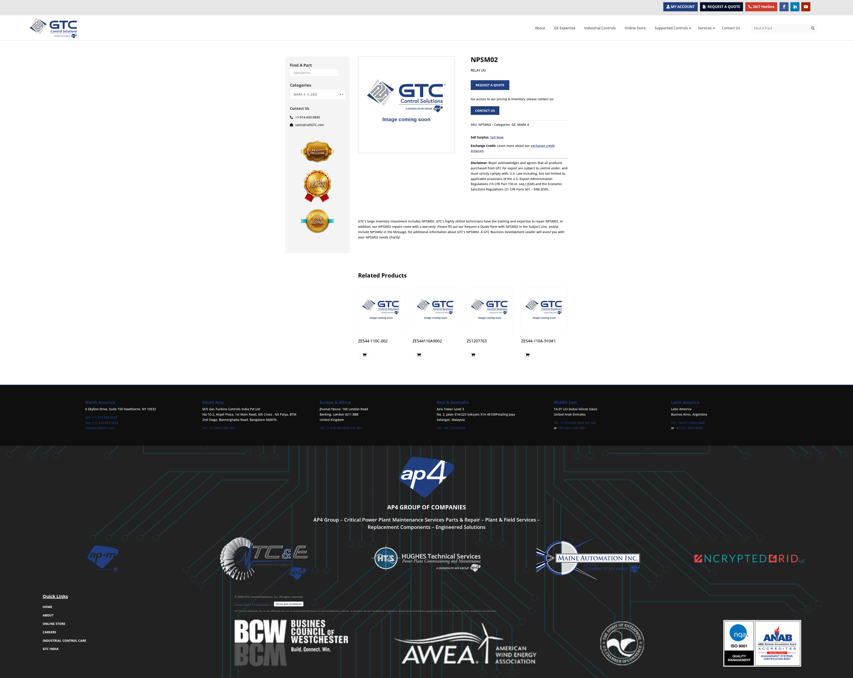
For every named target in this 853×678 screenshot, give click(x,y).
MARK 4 (523, 124)
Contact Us (485, 110)
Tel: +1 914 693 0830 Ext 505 (575, 423)
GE (514, 124)
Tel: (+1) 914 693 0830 (101, 417)
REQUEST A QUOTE (724, 6)
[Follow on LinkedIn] (794, 6)
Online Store (54, 624)
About (48, 615)
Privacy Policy (243, 604)
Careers (49, 632)
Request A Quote (490, 85)
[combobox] (317, 94)
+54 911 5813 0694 (689, 428)
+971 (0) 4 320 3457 (572, 428)
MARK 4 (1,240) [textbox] (317, 94)
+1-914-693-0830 (307, 117)
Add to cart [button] (364, 354)
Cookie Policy (262, 604)
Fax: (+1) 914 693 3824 (101, 423)
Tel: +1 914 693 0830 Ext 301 (341, 428)
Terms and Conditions (288, 604)
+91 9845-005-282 (222, 428)
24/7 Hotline (763, 6)
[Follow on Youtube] (805, 6)
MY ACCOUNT (683, 6)
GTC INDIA (51, 649)
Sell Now (496, 137)
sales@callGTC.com (309, 125)
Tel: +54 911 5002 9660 (688, 423)
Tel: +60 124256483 (451, 428)
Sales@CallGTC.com (100, 428)
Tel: (205, 428)
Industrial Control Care (64, 640)
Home (47, 607)
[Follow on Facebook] (784, 6)
